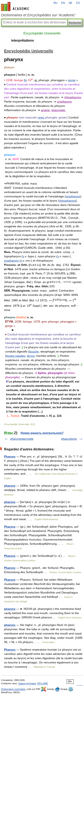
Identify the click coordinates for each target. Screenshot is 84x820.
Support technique (27, 683)
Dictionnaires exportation (13, 689)
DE (70, 3)
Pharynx (9, 456)
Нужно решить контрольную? (42, 432)
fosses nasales (15, 355)
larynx (31, 355)
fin (25, 80)
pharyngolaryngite (21, 438)
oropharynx (73, 196)
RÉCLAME (42, 683)
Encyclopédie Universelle (42, 33)
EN (63, 3)
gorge (71, 80)
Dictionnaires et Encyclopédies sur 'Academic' (38, 15)
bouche (34, 351)
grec (41, 117)
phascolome (69, 438)
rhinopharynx (67, 200)
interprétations (22, 40)
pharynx (9, 485)
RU (55, 3)
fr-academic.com (15, 6)
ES (78, 3)
